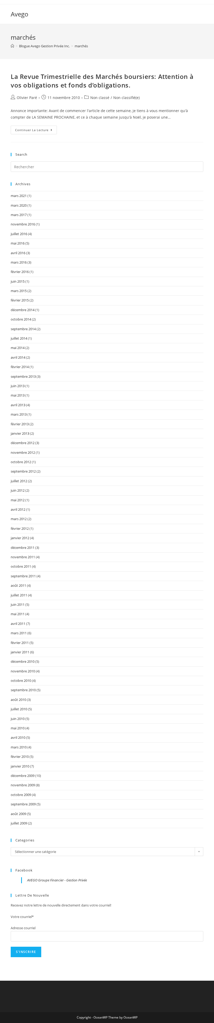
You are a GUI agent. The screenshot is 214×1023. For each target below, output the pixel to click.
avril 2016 (18, 253)
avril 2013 (18, 405)
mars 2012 (19, 518)
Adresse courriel (23, 928)
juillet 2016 (19, 233)
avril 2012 (18, 509)
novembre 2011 (23, 557)
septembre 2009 (23, 804)
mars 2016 (19, 262)
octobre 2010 (21, 680)
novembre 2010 (23, 671)
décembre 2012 (22, 442)
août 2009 (18, 813)
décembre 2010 (22, 661)
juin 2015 (18, 281)
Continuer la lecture (36, 130)
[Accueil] (12, 46)
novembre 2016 (23, 224)
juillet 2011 (19, 595)
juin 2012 (18, 490)
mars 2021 (19, 195)
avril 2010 (18, 737)
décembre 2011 (22, 547)
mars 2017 (19, 214)
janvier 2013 (20, 433)
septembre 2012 (23, 471)
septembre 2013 (23, 376)
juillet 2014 (19, 338)
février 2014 (20, 366)
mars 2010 (19, 747)
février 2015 (20, 300)
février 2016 (20, 271)
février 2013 (20, 424)
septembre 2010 (23, 690)
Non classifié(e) (126, 97)
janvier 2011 (20, 652)
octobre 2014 (21, 319)
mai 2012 (18, 500)
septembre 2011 (23, 576)
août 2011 (18, 585)
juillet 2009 (19, 823)
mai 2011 (18, 614)
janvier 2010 (20, 766)
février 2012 (20, 528)
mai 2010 (18, 728)
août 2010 (18, 699)
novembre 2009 (23, 785)
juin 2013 (18, 385)
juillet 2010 (19, 709)
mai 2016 (18, 243)
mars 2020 (19, 205)
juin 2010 (18, 718)
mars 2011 (19, 633)
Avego (19, 14)
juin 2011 (18, 604)
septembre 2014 (23, 329)
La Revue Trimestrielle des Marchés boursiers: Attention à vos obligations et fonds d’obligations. (102, 81)
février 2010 (20, 756)
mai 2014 (18, 347)
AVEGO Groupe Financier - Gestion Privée (57, 880)
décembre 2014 (22, 309)
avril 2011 (18, 623)
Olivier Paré (27, 97)
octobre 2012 (21, 462)
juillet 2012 (19, 481)
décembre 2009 (22, 775)
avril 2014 (18, 357)
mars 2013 (19, 414)
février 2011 (20, 642)
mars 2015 (19, 290)
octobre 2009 (21, 794)
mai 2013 (18, 395)
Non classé (99, 97)
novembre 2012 (23, 452)
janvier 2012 (20, 538)
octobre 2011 (21, 566)
